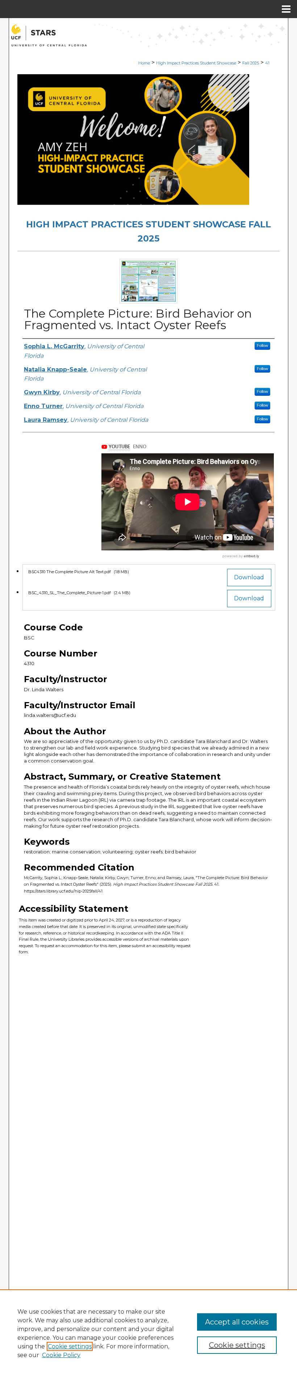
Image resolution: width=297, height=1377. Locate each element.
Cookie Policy (61, 1355)
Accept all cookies (237, 1322)
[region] (148, 1333)
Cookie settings (70, 1346)
